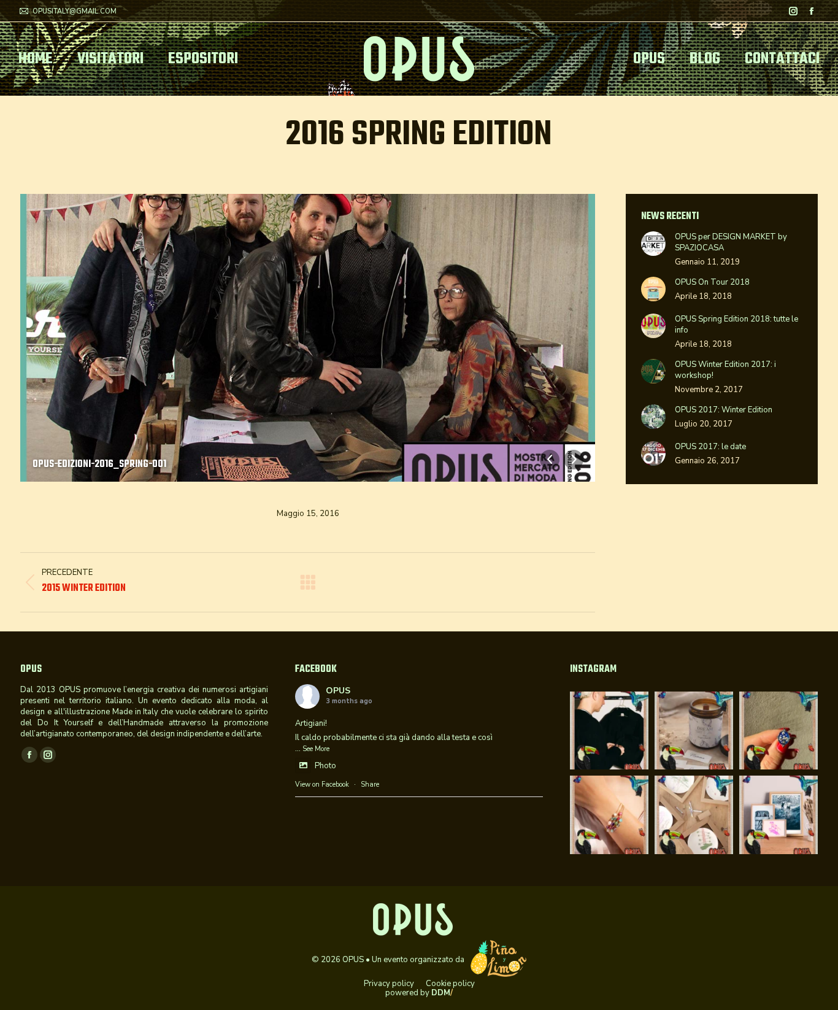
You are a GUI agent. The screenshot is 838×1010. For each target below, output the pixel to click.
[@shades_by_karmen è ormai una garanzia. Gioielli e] (778, 731)
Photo (325, 765)
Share (370, 784)
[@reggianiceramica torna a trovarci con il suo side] (694, 815)
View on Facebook (322, 784)
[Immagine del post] (653, 243)
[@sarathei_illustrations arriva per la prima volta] (778, 815)
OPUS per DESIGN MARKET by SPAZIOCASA (731, 242)
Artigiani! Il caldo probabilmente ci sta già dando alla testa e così (394, 730)
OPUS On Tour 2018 (712, 282)
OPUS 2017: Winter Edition (723, 409)
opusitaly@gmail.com (75, 11)
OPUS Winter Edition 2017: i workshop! (725, 370)
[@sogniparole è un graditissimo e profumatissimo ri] (694, 731)
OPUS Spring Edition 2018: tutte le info (736, 325)
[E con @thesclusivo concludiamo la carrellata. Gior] (609, 731)
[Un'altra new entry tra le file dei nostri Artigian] (609, 815)
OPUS (338, 690)
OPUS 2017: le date (710, 446)
